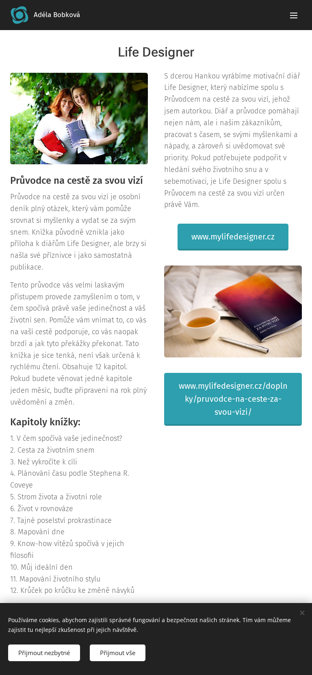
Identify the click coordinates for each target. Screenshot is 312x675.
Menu (294, 15)
